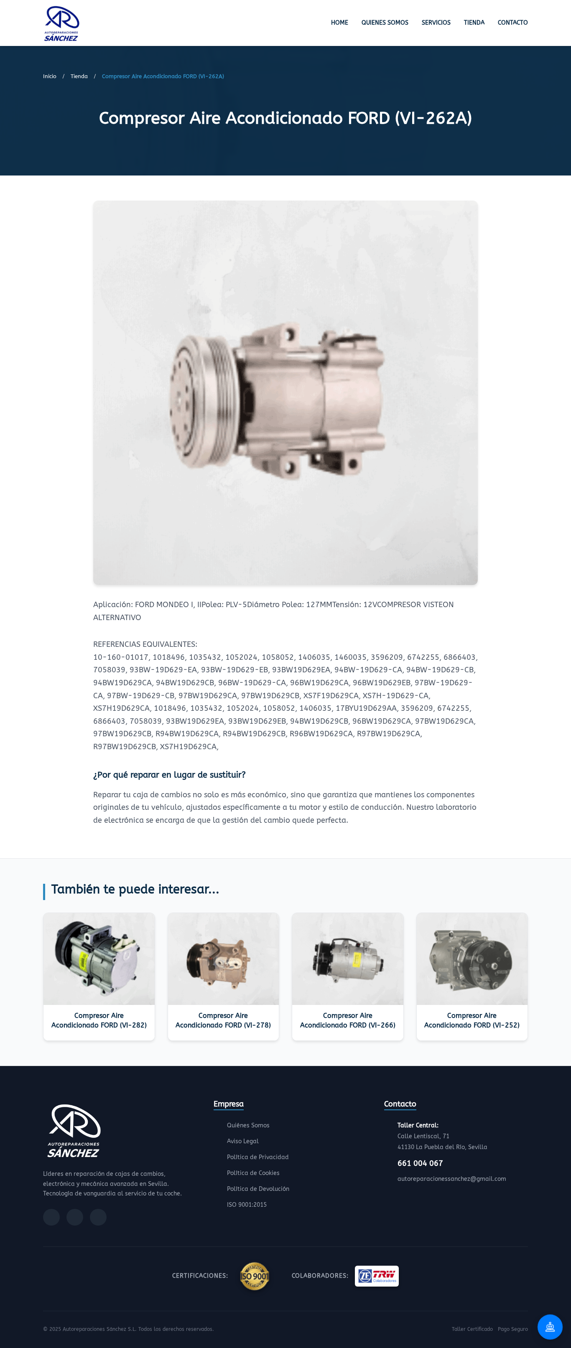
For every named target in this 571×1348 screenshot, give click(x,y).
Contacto (513, 22)
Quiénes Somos (248, 1125)
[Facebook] (51, 1217)
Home (339, 22)
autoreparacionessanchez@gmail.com (452, 1179)
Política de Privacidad (258, 1157)
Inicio (49, 76)
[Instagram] (74, 1217)
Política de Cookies (253, 1173)
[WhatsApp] (98, 1217)
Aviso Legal (243, 1141)
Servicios (436, 22)
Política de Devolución (258, 1189)
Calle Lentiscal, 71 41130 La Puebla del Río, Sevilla (442, 1136)
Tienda (474, 22)
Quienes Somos (385, 22)
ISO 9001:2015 (247, 1204)
